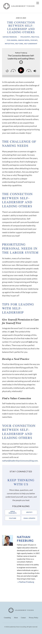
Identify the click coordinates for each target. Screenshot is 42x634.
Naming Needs (23, 40)
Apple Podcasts (12, 512)
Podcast (33, 40)
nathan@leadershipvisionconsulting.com (20, 460)
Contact (23, 617)
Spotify (29, 512)
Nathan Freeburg (10, 37)
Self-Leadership (30, 43)
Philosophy (25, 37)
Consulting (7, 617)
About (16, 617)
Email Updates (29, 518)
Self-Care (19, 43)
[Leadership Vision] (19, 9)
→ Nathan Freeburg (25, 582)
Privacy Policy (33, 617)
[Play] (21, 70)
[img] (21, 62)
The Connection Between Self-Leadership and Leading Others (21, 27)
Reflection (9, 43)
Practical (35, 37)
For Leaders (12, 40)
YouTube (12, 518)
